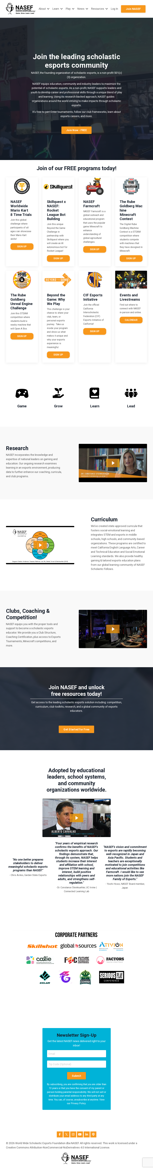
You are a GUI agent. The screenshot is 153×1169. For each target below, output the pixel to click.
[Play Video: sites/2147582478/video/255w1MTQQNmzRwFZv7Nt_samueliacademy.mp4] (40, 545)
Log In (114, 8)
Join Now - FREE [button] (76, 130)
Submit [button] (76, 1075)
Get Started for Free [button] (76, 729)
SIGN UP (22, 246)
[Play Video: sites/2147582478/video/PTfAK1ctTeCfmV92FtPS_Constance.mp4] (113, 463)
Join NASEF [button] (133, 8)
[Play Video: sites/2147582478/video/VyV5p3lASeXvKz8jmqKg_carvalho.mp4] (76, 818)
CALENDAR (131, 320)
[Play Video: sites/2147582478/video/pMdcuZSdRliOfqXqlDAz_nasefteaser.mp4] (113, 629)
